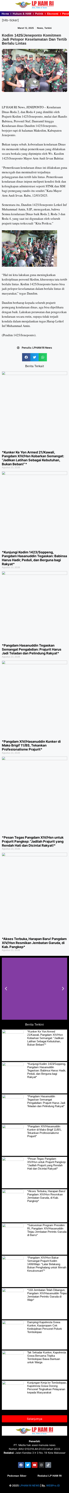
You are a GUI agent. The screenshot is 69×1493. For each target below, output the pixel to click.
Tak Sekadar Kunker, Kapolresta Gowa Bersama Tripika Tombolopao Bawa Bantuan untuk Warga (46, 1357)
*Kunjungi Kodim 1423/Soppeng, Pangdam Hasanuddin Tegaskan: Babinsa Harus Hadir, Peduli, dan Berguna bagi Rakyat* (34, 558)
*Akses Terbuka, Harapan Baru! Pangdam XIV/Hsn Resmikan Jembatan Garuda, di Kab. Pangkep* (34, 943)
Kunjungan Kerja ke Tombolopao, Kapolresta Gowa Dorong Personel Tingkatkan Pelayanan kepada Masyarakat (47, 1387)
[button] (26, 357)
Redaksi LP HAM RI (50, 1475)
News (40, 28)
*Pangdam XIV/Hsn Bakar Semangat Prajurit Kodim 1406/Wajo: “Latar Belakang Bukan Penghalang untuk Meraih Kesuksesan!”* (46, 1264)
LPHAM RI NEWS (29, 1485)
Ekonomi (53, 13)
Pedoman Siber (16, 1475)
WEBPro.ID (53, 1485)
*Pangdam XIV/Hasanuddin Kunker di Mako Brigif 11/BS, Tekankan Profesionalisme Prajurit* (31, 745)
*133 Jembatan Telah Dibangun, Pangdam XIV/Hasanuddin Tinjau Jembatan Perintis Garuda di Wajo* (47, 1294)
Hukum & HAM (22, 13)
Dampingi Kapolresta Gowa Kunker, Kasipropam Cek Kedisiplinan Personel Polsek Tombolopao (44, 1327)
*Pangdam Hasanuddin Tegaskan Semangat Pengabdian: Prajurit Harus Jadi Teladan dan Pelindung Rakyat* (31, 649)
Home (5, 13)
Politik (39, 13)
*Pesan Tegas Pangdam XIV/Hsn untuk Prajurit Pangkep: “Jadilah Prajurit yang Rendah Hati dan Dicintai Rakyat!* (32, 841)
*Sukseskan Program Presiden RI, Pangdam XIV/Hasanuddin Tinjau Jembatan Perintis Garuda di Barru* (46, 1230)
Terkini (48, 28)
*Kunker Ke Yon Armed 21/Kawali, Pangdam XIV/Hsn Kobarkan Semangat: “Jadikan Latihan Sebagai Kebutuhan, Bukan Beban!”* (33, 458)
